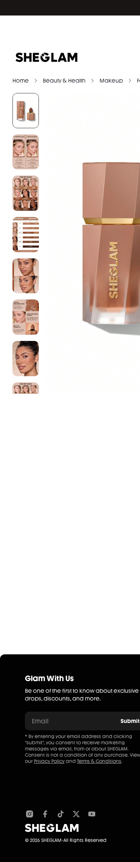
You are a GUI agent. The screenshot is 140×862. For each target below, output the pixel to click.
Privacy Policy (49, 761)
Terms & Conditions (99, 761)
